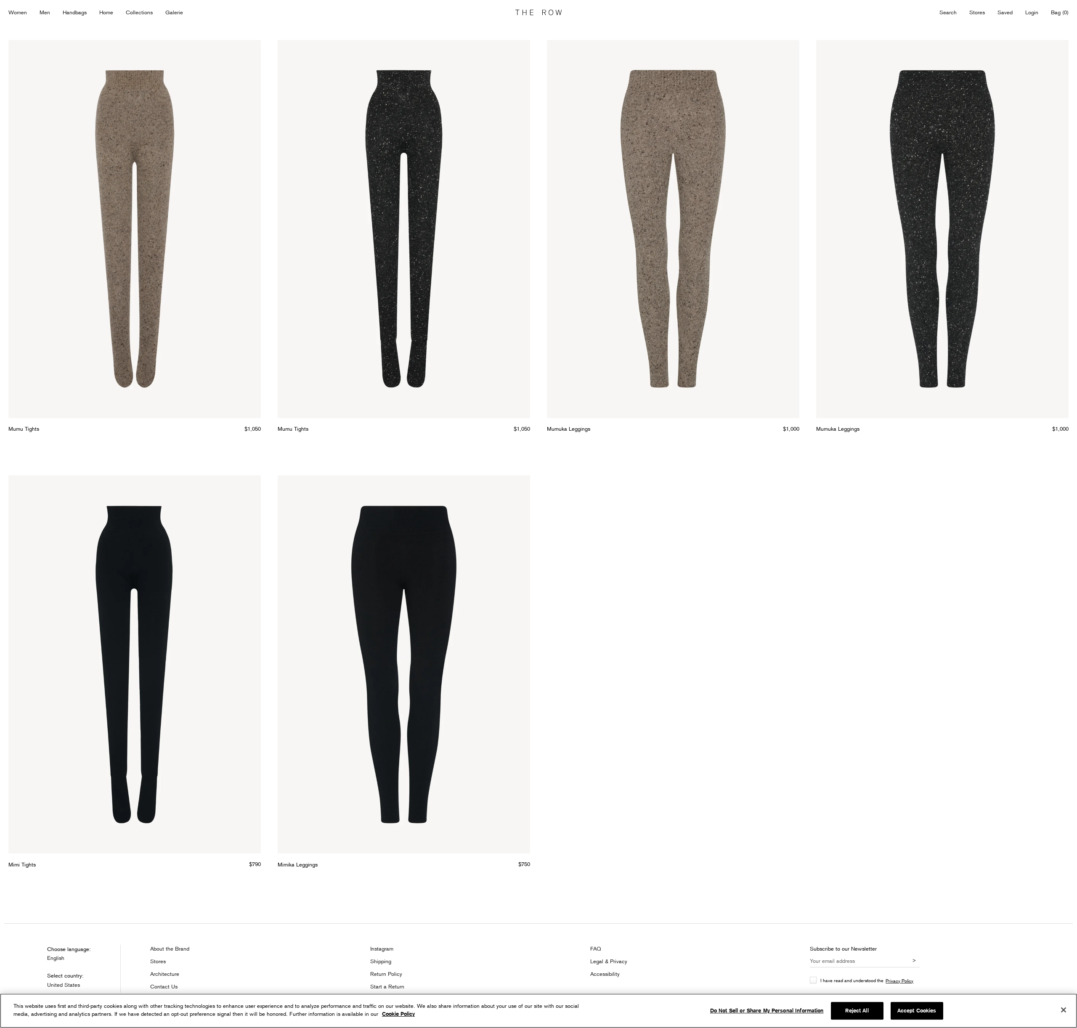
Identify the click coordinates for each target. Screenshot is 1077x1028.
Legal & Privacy (608, 961)
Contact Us (164, 986)
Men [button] (45, 12)
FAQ (595, 948)
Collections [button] (139, 12)
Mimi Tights (22, 864)
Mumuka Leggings (568, 428)
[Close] (1063, 1010)
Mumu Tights (23, 428)
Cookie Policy (398, 1013)
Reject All (856, 1010)
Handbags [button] (75, 12)
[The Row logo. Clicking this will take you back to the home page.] (538, 13)
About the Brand (169, 948)
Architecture (164, 973)
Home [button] (106, 12)
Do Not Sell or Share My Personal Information (767, 1010)
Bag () (1060, 12)
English (55, 957)
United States (63, 984)
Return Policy (386, 973)
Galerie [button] (174, 12)
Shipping (380, 961)
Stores (977, 12)
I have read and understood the (866, 980)
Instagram (381, 948)
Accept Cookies (916, 1010)
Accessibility (605, 973)
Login (1031, 12)
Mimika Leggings (298, 864)
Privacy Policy (899, 981)
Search (948, 12)
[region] (538, 1011)
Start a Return (387, 986)
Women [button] (17, 12)
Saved (1005, 13)
